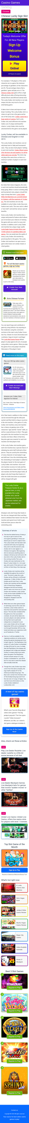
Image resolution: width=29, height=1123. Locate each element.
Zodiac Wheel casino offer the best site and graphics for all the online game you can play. (14, 152)
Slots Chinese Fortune (15, 299)
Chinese (6, 11)
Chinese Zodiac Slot (7, 93)
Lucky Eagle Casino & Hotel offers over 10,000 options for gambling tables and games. (13, 232)
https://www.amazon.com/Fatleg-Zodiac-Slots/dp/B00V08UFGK (13, 408)
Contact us (14, 1110)
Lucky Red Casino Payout (12, 339)
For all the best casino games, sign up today (13, 265)
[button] (3, 26)
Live (3, 747)
